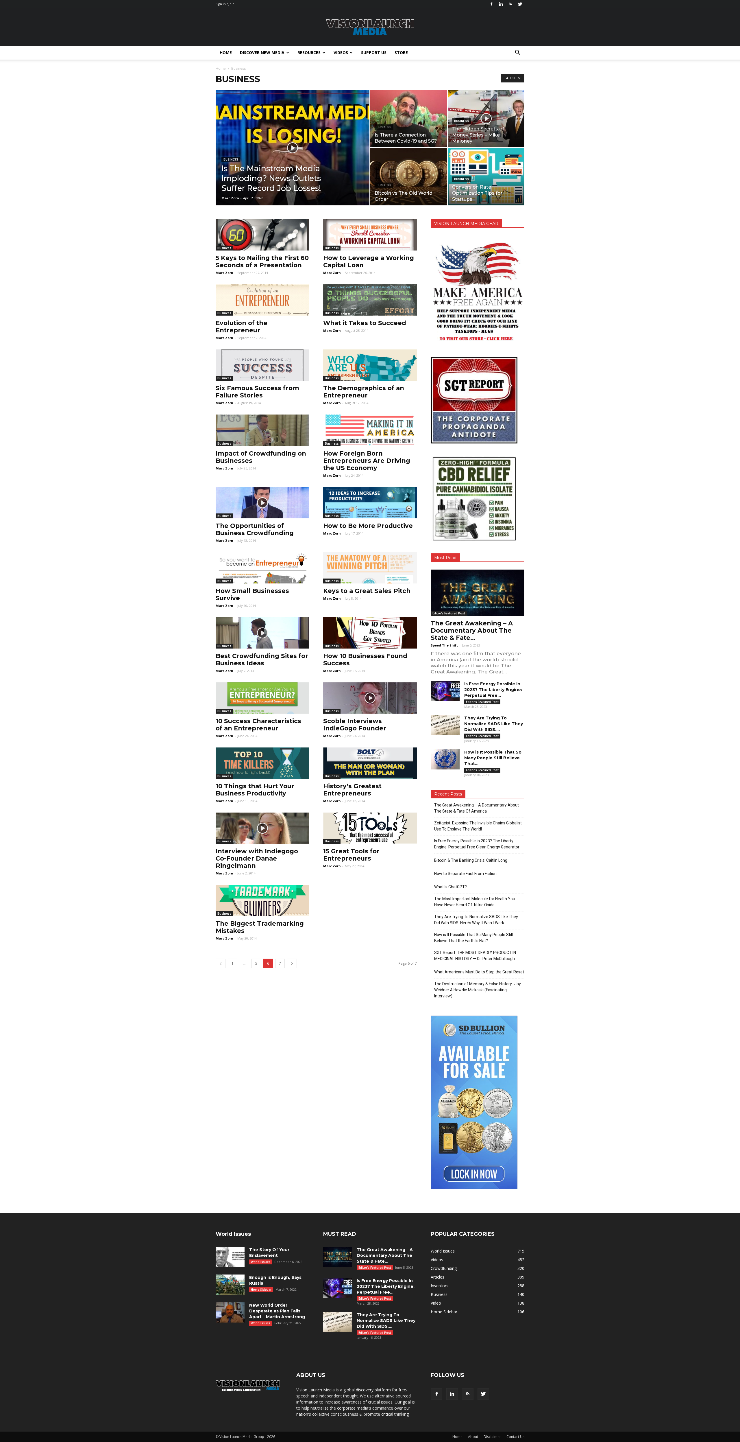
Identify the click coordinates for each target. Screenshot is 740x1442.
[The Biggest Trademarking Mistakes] (262, 900)
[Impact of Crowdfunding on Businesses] (262, 430)
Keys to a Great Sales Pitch (366, 590)
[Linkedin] (501, 4)
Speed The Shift (444, 645)
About (473, 1436)
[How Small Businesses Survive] (262, 567)
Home (226, 52)
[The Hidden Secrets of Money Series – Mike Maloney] (486, 118)
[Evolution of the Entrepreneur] (262, 300)
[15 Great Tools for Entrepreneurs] (370, 828)
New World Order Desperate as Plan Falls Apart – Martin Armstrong (277, 1311)
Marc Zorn (230, 198)
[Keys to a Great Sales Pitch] (370, 567)
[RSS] (510, 4)
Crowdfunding (444, 1268)
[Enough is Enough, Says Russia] (230, 1285)
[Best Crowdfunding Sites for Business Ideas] (262, 633)
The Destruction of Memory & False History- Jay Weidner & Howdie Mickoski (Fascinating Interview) (477, 989)
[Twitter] (520, 4)
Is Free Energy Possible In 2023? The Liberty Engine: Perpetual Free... (493, 689)
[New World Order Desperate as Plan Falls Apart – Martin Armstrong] (230, 1312)
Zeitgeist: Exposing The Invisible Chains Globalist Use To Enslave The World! (478, 826)
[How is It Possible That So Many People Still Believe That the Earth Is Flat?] (445, 759)
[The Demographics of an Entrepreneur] (370, 365)
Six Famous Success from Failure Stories (257, 391)
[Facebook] (491, 4)
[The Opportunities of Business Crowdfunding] (262, 502)
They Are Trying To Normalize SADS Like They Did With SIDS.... (493, 723)
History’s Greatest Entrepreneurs (352, 789)
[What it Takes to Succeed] (370, 300)
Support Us (373, 52)
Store (401, 52)
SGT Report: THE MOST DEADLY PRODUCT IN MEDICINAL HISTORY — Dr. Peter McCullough (475, 955)
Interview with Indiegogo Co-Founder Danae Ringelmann (257, 858)
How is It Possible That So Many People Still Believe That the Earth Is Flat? (473, 937)
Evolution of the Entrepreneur (241, 326)
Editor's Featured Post (448, 613)
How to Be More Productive (368, 525)
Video (436, 1303)
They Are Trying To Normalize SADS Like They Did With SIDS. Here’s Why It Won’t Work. (476, 919)
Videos (341, 52)
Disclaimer (492, 1436)
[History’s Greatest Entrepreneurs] (370, 763)
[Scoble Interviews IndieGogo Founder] (370, 698)
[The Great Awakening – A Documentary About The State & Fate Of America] (477, 593)
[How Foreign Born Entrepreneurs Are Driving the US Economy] (370, 430)
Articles (437, 1277)
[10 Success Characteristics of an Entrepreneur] (262, 698)
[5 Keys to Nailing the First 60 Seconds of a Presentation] (262, 235)
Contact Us (515, 1436)
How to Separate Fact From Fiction (465, 873)
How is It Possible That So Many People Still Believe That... (492, 757)
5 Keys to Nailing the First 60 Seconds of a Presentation (262, 261)
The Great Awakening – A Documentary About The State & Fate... (472, 630)
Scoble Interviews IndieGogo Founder (354, 724)
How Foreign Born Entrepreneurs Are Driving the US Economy (366, 461)
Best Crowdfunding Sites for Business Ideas (262, 659)
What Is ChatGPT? (450, 887)
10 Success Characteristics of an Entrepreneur (258, 724)
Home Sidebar (261, 1290)
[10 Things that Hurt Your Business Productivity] (262, 763)
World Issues (260, 1262)
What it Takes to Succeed (364, 323)
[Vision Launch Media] (370, 27)
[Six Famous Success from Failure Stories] (262, 365)
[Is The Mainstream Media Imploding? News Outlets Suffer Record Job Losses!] (292, 157)
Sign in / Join (225, 4)
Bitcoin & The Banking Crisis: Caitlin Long (470, 860)
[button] (517, 53)
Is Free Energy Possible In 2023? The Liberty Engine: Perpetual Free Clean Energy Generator (476, 844)
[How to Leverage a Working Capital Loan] (370, 235)
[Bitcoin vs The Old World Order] (408, 176)
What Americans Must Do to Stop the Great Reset (479, 972)
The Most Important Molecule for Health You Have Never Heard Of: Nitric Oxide (474, 901)
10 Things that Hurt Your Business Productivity (255, 789)
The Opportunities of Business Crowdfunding (255, 529)
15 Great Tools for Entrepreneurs (351, 855)
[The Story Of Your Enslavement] (230, 1257)
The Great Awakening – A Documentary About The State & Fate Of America (476, 808)
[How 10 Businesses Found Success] (370, 633)
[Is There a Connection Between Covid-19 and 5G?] (408, 118)
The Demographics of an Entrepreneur (363, 391)
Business (230, 159)
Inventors (439, 1285)
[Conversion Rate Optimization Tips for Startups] (486, 176)
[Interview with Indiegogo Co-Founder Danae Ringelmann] (262, 828)
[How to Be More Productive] (370, 502)
